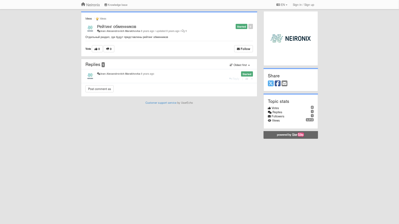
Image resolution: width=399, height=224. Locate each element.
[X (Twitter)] (271, 83)
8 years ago (147, 73)
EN (283, 4)
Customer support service (160, 103)
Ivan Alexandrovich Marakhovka (120, 31)
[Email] (284, 83)
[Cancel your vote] (252, 78)
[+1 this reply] (246, 78)
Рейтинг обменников (116, 26)
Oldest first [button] (240, 65)
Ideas (88, 18)
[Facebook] (278, 83)
